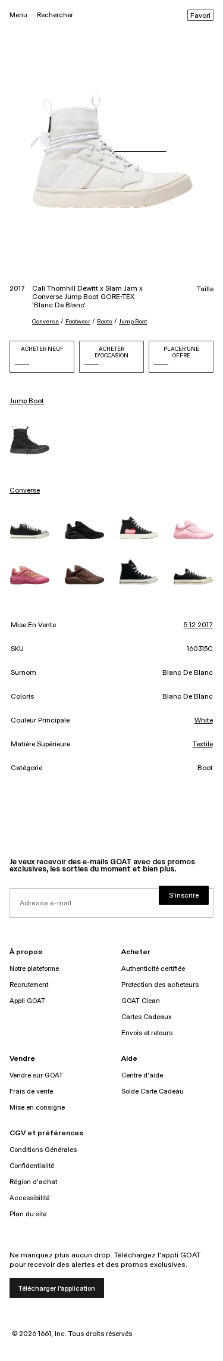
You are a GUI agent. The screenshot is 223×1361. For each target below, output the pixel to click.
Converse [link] (25, 490)
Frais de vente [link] (31, 1091)
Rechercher (55, 15)
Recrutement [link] (29, 985)
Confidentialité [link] (32, 1166)
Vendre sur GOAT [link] (36, 1075)
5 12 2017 (198, 625)
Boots (104, 322)
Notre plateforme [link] (34, 969)
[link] (30, 440)
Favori (200, 16)
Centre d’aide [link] (142, 1075)
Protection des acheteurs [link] (160, 985)
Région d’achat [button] (33, 1182)
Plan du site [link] (28, 1214)
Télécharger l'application (56, 1288)
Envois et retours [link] (146, 1033)
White (203, 720)
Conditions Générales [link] (43, 1150)
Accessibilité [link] (29, 1198)
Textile (203, 744)
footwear (77, 322)
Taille (205, 289)
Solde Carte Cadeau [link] (152, 1091)
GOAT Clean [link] (140, 1001)
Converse (45, 322)
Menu (18, 15)
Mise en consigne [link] (37, 1107)
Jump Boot (133, 322)
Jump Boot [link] (27, 401)
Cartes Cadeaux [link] (146, 1017)
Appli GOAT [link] (27, 1001)
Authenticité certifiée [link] (153, 969)
